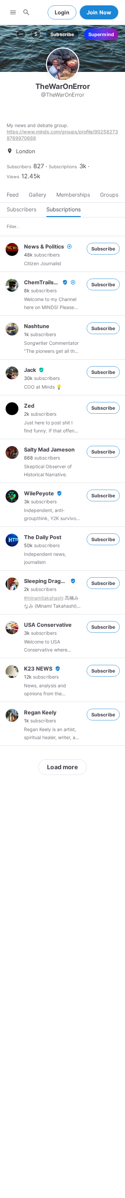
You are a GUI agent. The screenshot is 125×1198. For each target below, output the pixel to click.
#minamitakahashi (43, 598)
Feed (13, 194)
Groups (109, 194)
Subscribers (19, 166)
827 (38, 166)
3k (82, 166)
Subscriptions (63, 166)
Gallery (37, 194)
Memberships (73, 194)
